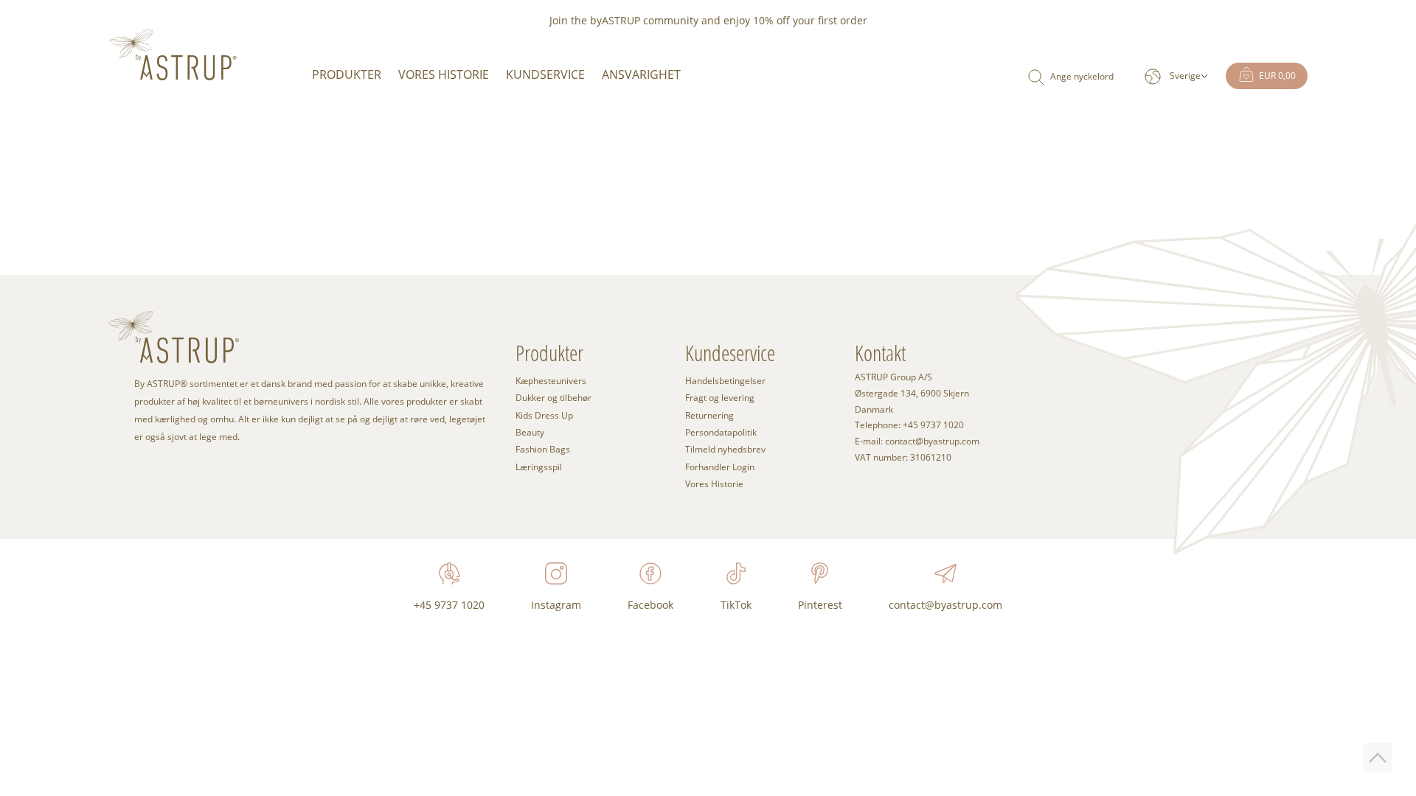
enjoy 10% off (756, 20)
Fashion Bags (543, 449)
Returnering (709, 415)
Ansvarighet (641, 74)
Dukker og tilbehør (553, 397)
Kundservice (545, 74)
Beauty (530, 432)
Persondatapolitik (721, 432)
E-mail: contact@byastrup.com (917, 441)
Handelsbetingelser (725, 380)
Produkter (346, 74)
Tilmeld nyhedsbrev (725, 449)
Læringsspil (539, 467)
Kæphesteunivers (551, 380)
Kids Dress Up (544, 415)
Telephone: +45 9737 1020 (909, 425)
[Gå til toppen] (1377, 757)
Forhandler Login (719, 467)
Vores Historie (443, 74)
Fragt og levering (719, 397)
